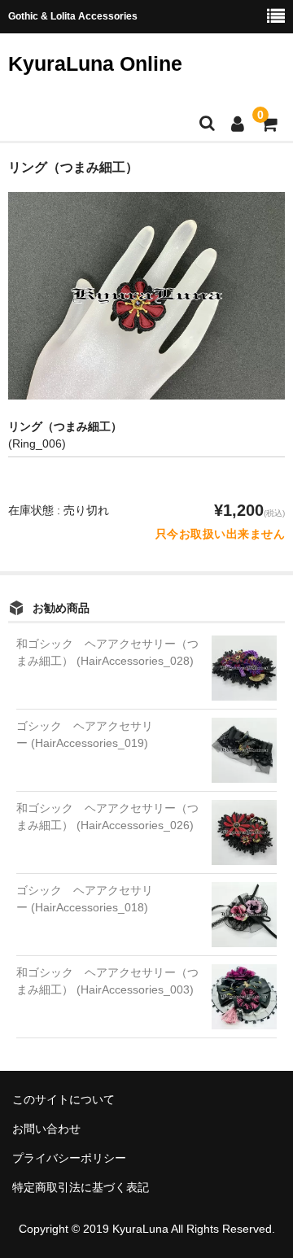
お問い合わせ (46, 1128)
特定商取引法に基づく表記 (80, 1187)
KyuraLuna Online (95, 63)
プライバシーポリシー (69, 1157)
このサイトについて (63, 1099)
